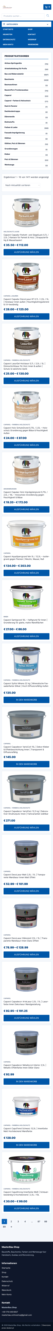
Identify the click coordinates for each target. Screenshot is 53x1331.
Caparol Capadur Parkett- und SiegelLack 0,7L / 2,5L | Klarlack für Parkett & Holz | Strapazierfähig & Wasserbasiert (26, 237)
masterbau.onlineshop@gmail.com (17, 1315)
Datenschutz (9, 39)
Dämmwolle (10, 116)
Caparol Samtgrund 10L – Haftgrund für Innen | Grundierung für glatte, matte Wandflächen (25, 621)
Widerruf (32, 39)
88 (45, 1221)
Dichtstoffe (9, 122)
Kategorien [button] (12, 24)
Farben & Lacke (11, 127)
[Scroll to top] (48, 1322)
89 (4, 1226)
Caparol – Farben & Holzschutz (18, 101)
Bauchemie (9, 79)
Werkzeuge (9, 165)
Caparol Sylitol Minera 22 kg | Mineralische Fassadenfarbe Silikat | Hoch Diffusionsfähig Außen (26, 684)
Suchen (47, 15)
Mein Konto (8, 44)
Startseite (8, 29)
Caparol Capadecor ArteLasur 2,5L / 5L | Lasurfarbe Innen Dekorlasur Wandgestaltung (26, 1003)
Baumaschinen (11, 84)
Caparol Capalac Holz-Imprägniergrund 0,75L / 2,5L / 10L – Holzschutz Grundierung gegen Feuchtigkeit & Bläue (26, 495)
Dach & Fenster (11, 106)
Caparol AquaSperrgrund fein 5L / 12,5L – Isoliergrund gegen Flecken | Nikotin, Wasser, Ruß (26, 557)
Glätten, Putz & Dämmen (15, 143)
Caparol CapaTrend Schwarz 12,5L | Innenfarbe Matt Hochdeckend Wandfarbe (26, 1129)
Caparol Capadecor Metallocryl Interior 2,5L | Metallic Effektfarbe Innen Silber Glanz (25, 1066)
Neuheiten (7, 34)
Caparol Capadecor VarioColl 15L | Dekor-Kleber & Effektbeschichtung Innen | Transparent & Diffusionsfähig (26, 749)
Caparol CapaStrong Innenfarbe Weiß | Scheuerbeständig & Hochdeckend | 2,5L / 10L (26, 1193)
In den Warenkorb (26, 700)
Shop (30, 29)
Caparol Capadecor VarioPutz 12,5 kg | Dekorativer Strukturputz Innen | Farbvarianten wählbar (26, 812)
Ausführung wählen (26, 252)
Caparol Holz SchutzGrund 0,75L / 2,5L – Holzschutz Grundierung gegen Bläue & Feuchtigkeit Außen (26, 430)
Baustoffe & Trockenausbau (16, 90)
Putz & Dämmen (11, 159)
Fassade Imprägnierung (15, 133)
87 (39, 1221)
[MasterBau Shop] (22, 7)
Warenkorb (33, 44)
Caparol (8, 95)
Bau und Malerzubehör (14, 74)
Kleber (7, 154)
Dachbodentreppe (12, 111)
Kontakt (32, 34)
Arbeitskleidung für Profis (16, 68)
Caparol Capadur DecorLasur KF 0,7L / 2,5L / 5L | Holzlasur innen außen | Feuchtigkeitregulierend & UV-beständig (26, 302)
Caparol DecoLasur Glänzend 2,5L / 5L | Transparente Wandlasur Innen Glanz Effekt (26, 939)
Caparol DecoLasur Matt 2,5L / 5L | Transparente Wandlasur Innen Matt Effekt (24, 876)
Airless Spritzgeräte (13, 63)
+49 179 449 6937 (10, 1312)
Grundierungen (11, 149)
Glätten (8, 138)
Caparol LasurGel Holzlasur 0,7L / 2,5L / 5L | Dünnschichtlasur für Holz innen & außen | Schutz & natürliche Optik (24, 366)
